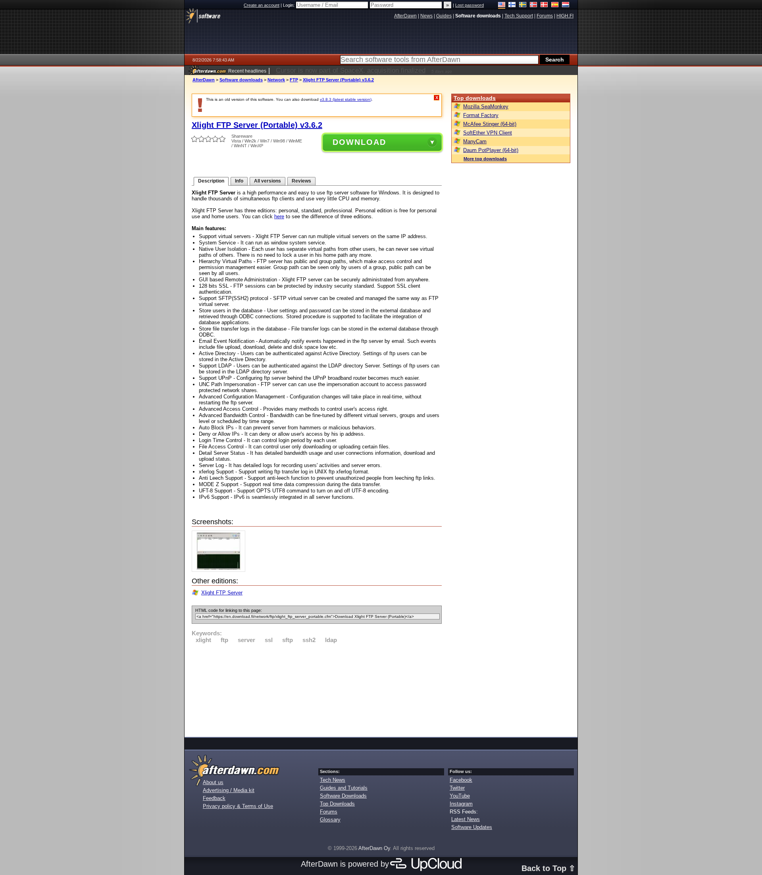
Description (211, 181)
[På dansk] (544, 5)
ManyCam (475, 141)
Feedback (214, 798)
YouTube (460, 796)
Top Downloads (337, 804)
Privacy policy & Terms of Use (238, 806)
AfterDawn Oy (374, 848)
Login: (289, 5)
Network (276, 79)
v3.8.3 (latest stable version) (345, 99)
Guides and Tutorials (344, 788)
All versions (267, 181)
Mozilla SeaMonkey (485, 107)
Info (239, 181)
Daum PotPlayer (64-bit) (490, 150)
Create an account (261, 5)
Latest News (465, 819)
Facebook (461, 780)
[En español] (555, 5)
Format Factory (480, 115)
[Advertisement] (317, 689)
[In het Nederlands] (566, 5)
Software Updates (471, 827)
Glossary (330, 820)
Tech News (332, 780)
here (279, 216)
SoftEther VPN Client (487, 133)
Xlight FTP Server (221, 593)
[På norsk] (533, 5)
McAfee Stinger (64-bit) (489, 124)
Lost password (469, 5)
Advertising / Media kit (228, 790)
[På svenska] (523, 5)
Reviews (301, 181)
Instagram (461, 804)
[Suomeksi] (512, 5)
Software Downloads (343, 796)
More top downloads (485, 158)
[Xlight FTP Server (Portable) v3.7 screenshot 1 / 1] (220, 570)
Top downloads (475, 98)
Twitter (457, 788)
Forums (328, 812)
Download (359, 142)
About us (213, 782)
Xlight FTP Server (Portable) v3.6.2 (338, 79)
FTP (294, 79)
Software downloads (241, 79)
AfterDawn (203, 79)
